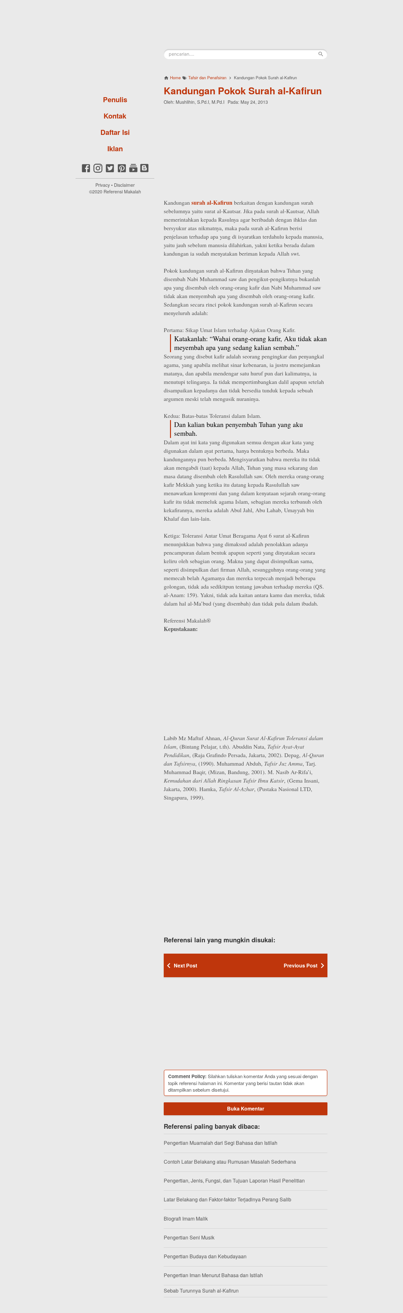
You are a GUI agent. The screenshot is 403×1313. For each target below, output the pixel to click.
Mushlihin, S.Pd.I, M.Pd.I (200, 102)
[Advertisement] (245, 150)
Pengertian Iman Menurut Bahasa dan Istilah (213, 1275)
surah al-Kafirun (211, 202)
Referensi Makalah (122, 191)
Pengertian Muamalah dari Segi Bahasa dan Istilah (220, 1142)
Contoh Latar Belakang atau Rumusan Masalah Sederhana (230, 1161)
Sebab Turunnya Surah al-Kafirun (201, 1290)
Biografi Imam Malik (186, 1218)
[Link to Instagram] (98, 171)
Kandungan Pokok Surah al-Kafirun (243, 90)
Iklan (115, 148)
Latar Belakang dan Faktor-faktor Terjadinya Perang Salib (227, 1199)
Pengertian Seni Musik (189, 1237)
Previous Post (300, 965)
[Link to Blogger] (144, 171)
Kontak (115, 116)
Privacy (102, 185)
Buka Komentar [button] (245, 1108)
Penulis (115, 99)
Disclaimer (124, 185)
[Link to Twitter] (110, 171)
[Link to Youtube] (133, 171)
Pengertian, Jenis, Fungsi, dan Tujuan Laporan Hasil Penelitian (234, 1180)
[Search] (320, 54)
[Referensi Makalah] (115, 45)
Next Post (185, 965)
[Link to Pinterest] (121, 171)
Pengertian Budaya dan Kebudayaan (205, 1256)
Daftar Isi (115, 132)
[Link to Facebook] (86, 171)
